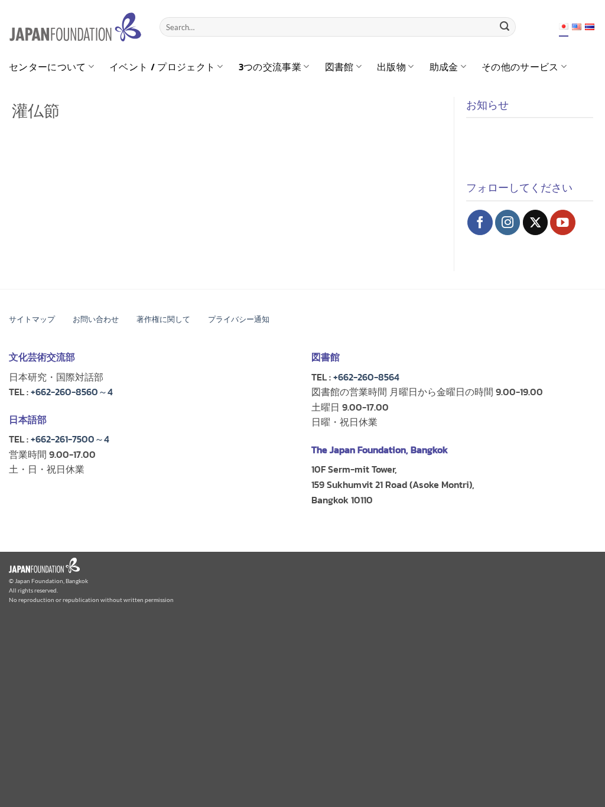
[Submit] (505, 27)
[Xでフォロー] (535, 222)
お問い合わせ (96, 319)
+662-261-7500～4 (70, 439)
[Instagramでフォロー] (508, 222)
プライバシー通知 (238, 319)
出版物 (391, 67)
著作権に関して (163, 319)
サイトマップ (32, 319)
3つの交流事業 (270, 67)
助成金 (444, 67)
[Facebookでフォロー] (480, 222)
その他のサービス (520, 67)
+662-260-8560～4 (72, 392)
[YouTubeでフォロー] (562, 222)
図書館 (339, 67)
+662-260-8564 (366, 377)
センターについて (47, 67)
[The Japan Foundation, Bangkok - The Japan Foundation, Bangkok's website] (75, 27)
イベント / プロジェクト (162, 67)
